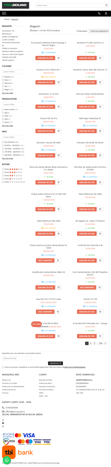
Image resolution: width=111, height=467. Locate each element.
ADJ (5, 112)
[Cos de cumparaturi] (106, 13)
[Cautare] (106, 5)
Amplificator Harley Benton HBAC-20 (48, 272)
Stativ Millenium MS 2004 (90, 194)
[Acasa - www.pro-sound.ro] (15, 5)
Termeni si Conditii (9, 383)
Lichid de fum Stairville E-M (90, 245)
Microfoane (6, 34)
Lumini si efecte (8, 39)
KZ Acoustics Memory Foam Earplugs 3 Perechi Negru (48, 44)
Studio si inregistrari (10, 36)
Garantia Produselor (47, 386)
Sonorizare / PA (8, 31)
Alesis (6, 122)
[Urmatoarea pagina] (105, 343)
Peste (6, 169)
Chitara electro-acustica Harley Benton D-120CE (48, 246)
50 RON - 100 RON (11, 145)
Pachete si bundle (9, 57)
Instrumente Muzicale (11, 42)
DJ (3, 45)
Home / (7, 19)
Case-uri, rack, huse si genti (13, 54)
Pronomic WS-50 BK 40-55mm (90, 142)
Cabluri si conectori (9, 48)
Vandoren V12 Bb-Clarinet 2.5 (90, 42)
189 (100, 343)
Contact (5, 393)
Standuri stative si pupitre (12, 51)
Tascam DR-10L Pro (48, 118)
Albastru (7, 77)
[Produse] (4, 14)
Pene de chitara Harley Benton (90, 94)
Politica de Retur (45, 383)
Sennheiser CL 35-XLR (48, 94)
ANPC (41, 393)
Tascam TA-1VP (90, 299)
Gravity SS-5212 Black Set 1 (48, 69)
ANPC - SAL (43, 396)
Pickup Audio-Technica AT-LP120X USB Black (48, 195)
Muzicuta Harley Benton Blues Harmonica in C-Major (48, 168)
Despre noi (6, 380)
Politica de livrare (9, 389)
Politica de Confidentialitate (74, 367)
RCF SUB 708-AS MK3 (48, 323)
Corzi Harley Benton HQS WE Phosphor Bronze (90, 273)
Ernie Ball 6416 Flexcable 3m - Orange (90, 323)
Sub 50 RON (9, 142)
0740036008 (11, 407)
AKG (6, 119)
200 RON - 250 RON (12, 155)
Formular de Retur (46, 389)
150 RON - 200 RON (12, 152)
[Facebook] (3, 420)
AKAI (6, 116)
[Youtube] (3, 423)
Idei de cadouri (8, 60)
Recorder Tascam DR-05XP (49, 142)
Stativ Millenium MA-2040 (48, 221)
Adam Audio (9, 109)
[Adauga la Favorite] (59, 58)
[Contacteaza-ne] (99, 13)
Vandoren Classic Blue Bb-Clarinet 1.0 (90, 69)
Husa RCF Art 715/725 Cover (48, 299)
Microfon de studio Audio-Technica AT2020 (90, 168)
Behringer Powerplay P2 (90, 118)
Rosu (6, 80)
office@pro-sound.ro (15, 411)
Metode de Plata (45, 380)
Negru (6, 89)
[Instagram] (3, 426)
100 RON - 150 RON (12, 148)
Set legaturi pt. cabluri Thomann (90, 221)
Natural (7, 83)
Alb (5, 86)
